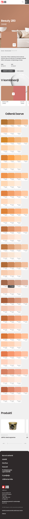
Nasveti (5, 467)
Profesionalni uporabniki (7, 471)
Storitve (5, 463)
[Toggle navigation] (27, 2)
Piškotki (4, 513)
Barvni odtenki (7, 455)
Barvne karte (8, 50)
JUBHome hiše (7, 479)
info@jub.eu (5, 499)
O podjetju (6, 475)
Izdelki (4, 459)
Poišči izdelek (20, 71)
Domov (2, 50)
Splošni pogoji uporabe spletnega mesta (12, 510)
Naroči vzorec (8, 71)
